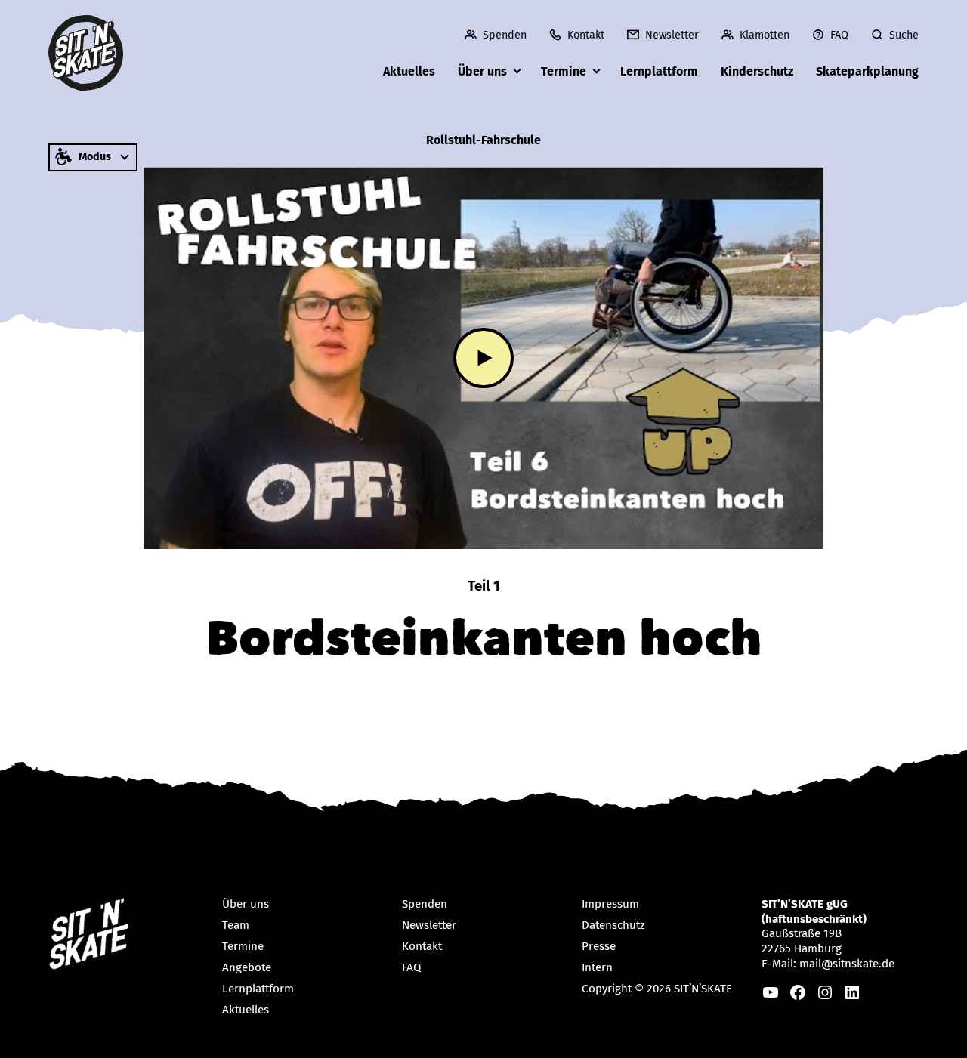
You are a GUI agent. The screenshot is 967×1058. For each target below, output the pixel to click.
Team (235, 925)
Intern (597, 967)
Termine (563, 71)
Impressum (610, 904)
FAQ (839, 35)
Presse (599, 946)
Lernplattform (659, 71)
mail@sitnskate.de (846, 963)
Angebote (246, 967)
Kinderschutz (757, 71)
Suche (904, 35)
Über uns (482, 71)
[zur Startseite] (86, 53)
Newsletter (672, 35)
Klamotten (764, 35)
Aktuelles (409, 71)
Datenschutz (613, 925)
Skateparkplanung (867, 71)
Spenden (505, 35)
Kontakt (585, 35)
